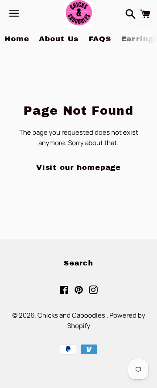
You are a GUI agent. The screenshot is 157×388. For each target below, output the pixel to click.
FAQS (100, 39)
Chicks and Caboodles (72, 315)
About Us (58, 39)
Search (78, 263)
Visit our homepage (78, 167)
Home (16, 39)
